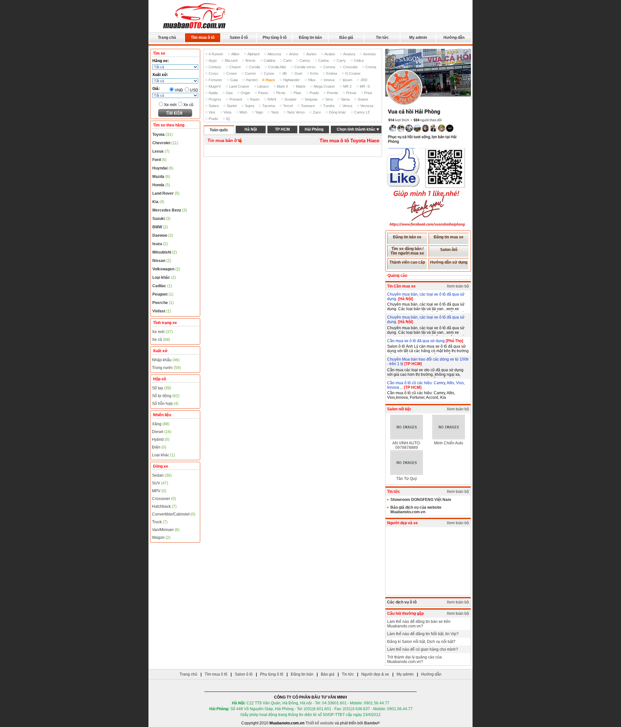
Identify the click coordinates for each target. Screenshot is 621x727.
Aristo (293, 54)
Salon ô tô (239, 37)
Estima (331, 73)
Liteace (263, 86)
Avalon (329, 54)
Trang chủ (167, 37)
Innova (329, 80)
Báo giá (346, 37)
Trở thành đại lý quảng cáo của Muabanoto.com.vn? (414, 659)
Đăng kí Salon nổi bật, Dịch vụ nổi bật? (421, 641)
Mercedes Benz (169, 210)
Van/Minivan (166, 529)
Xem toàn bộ (458, 286)
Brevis (250, 60)
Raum (254, 99)
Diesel (161, 431)
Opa (229, 93)
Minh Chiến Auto (448, 443)
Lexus (160, 151)
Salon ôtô (448, 249)
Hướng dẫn (453, 37)
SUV (160, 483)
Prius (368, 93)
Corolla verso (304, 67)
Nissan (161, 260)
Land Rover (166, 193)
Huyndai (162, 168)
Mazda (161, 176)
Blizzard (231, 60)
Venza (347, 106)
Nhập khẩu (166, 360)
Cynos (269, 73)
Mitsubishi (164, 252)
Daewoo (162, 235)
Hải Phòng (314, 129)
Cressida (350, 67)
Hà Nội (251, 129)
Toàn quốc (219, 130)
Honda (161, 185)
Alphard (253, 54)
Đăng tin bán (310, 37)
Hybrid (160, 439)
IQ (228, 119)
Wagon (161, 537)
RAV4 (271, 99)
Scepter (290, 99)
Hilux (312, 80)
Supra (249, 106)
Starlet (232, 106)
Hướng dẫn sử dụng (448, 262)
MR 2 (347, 86)
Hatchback (164, 506)
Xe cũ (188, 105)
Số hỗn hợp (165, 403)
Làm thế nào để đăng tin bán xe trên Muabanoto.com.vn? (419, 623)
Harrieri (251, 80)
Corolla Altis (277, 67)
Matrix (301, 86)
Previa (351, 93)
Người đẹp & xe (375, 674)
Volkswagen (166, 269)
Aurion (311, 54)
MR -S (365, 86)
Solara (214, 106)
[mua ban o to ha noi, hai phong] (194, 29)
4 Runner (216, 54)
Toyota (162, 134)
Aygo (213, 60)
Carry (341, 60)
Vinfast (161, 311)
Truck (160, 522)
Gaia (234, 80)
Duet (298, 73)
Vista (227, 112)
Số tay (161, 388)
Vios (212, 112)
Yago (259, 112)
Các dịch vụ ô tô (402, 602)
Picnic (281, 93)
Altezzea (274, 54)
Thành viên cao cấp (407, 262)
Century (215, 67)
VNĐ (179, 90)
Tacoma (268, 106)
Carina (323, 60)
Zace (317, 112)
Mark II (282, 86)
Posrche (163, 302)
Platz (297, 93)
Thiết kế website (319, 723)
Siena (345, 99)
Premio (332, 93)
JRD (363, 80)
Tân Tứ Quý (406, 478)
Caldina (269, 60)
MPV (159, 491)
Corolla (254, 67)
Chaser (235, 67)
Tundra (328, 106)
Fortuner (215, 80)
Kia (158, 202)
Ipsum (347, 80)
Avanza (349, 54)
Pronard (235, 99)
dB (284, 73)
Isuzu (160, 244)
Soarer (363, 99)
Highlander (291, 80)
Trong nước (166, 367)
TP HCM (282, 129)
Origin (245, 93)
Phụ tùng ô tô (275, 37)
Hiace (270, 80)
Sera (329, 99)
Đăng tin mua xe (448, 237)
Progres (215, 99)
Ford (159, 159)
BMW (160, 227)
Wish (243, 112)
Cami (287, 60)
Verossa (366, 106)
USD (194, 90)
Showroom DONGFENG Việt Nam (420, 499)
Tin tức (382, 37)
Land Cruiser (239, 86)
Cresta (370, 67)
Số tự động (166, 396)
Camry (305, 60)
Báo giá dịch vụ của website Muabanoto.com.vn (415, 509)
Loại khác (164, 277)
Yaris (275, 112)
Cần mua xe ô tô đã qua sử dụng (416, 341)
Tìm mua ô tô (202, 37)
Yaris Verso (296, 112)
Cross (213, 73)
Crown (231, 73)
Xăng (160, 424)
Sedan (162, 475)
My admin (418, 37)
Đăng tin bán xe (407, 237)
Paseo (263, 93)
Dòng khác (337, 112)
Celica (359, 60)
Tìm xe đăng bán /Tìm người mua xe (407, 250)
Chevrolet (165, 143)
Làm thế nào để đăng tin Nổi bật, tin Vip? (423, 634)
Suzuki (161, 218)
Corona (329, 67)
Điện (159, 447)
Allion (235, 54)
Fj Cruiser (353, 73)
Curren (250, 73)
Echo (314, 73)
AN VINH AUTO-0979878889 (406, 445)
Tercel (288, 106)
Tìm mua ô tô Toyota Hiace (349, 140)
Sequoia (311, 99)
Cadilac (162, 286)
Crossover (164, 498)
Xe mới (170, 105)
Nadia (213, 93)
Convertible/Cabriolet (173, 514)
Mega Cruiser (324, 86)
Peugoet (162, 294)
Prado (314, 93)
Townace (308, 106)
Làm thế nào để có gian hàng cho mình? (422, 649)
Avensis (369, 54)
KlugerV (215, 86)
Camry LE (362, 112)
